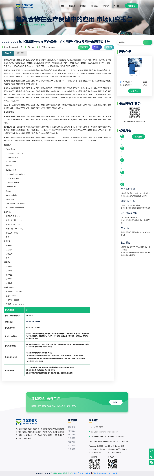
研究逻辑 (109, 47)
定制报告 (131, 6)
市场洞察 (105, 6)
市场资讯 (83, 6)
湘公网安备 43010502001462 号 (105, 473)
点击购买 (134, 91)
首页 (62, 6)
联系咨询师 (84, 47)
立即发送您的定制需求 (33, 321)
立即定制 (138, 137)
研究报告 (94, 6)
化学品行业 (39, 24)
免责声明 (71, 449)
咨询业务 (71, 6)
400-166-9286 (97, 427)
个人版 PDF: (135, 82)
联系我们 (116, 402)
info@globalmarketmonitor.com (104, 432)
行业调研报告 (29, 24)
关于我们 (117, 6)
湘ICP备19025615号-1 (81, 473)
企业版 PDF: (135, 85)
